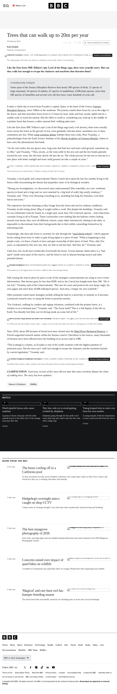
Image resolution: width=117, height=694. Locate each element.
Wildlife (33, 384)
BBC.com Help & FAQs (34, 677)
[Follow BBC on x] (25, 667)
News (12, 645)
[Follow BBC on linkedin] (47, 667)
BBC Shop (33, 650)
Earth (80, 645)
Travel (73, 645)
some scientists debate (45, 134)
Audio (87, 645)
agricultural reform (82, 233)
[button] (5, 6)
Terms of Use (7, 673)
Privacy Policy (51, 673)
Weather (22, 650)
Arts (66, 645)
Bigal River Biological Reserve (89, 331)
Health (50, 645)
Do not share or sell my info (12, 677)
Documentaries (9, 650)
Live (102, 645)
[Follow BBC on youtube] (53, 667)
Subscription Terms (22, 673)
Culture (59, 645)
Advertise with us (105, 673)
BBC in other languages (14, 658)
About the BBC (37, 673)
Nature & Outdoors (17, 384)
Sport (19, 645)
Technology (40, 645)
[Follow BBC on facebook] (30, 667)
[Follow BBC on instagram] (36, 667)
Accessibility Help (74, 673)
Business (28, 645)
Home (5, 645)
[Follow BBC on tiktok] (42, 667)
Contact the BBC (89, 673)
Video (95, 645)
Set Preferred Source (67, 677)
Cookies (62, 673)
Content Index (51, 677)
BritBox (43, 650)
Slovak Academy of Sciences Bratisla (79, 138)
